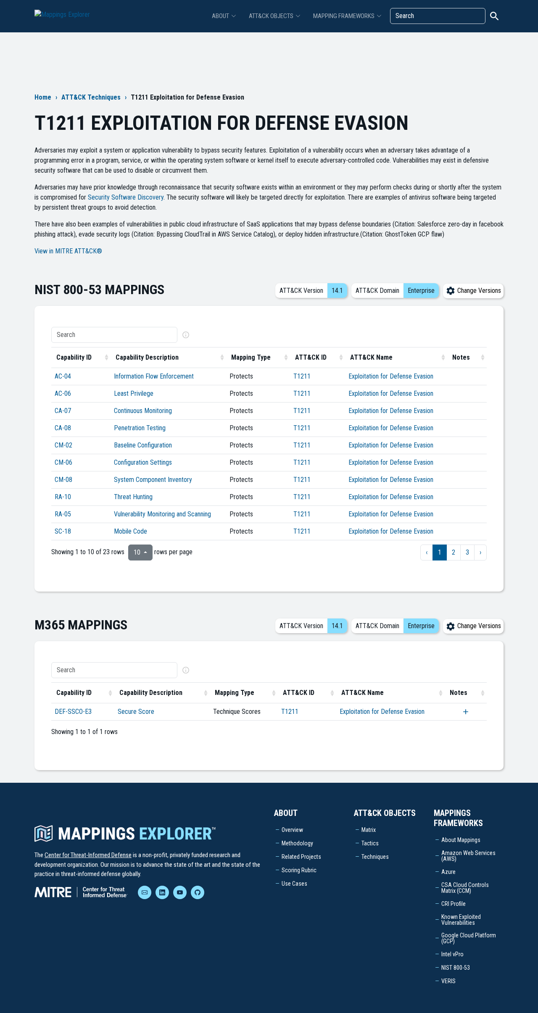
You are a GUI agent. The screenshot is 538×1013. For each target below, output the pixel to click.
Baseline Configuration (143, 445)
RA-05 (63, 514)
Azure (448, 872)
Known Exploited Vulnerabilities (461, 920)
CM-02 (63, 445)
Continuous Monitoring (143, 411)
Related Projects (301, 857)
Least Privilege (133, 393)
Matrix (368, 830)
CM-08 (63, 480)
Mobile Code (130, 531)
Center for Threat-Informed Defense (88, 855)
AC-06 (63, 393)
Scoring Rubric (299, 870)
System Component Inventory (153, 480)
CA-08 (63, 428)
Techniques (375, 857)
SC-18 (63, 531)
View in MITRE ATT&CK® (68, 251)
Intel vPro (452, 954)
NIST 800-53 (455, 968)
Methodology (297, 843)
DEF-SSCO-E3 (73, 712)
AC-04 (63, 376)
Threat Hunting (133, 497)
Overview (292, 830)
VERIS (448, 981)
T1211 (302, 376)
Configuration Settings (143, 462)
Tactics (370, 843)
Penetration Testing (140, 428)
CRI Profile (453, 904)
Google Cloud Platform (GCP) (468, 938)
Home (42, 97)
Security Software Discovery (126, 197)
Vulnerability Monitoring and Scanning (162, 514)
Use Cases (294, 884)
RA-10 (63, 497)
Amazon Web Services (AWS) (468, 856)
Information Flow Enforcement (154, 376)
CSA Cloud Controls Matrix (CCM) (465, 888)
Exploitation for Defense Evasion (390, 376)
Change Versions (478, 291)
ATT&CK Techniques (91, 97)
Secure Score (136, 712)
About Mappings (460, 840)
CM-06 (63, 462)
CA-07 (63, 411)
